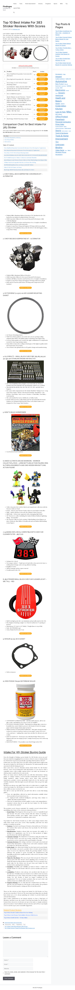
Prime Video (59, 124)
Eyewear (67, 90)
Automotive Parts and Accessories (13, 922)
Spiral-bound (67, 128)
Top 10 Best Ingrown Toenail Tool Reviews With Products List (20, 928)
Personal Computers (63, 122)
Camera (69, 86)
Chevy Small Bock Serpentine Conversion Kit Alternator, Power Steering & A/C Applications (25, 148)
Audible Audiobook (60, 78)
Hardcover (59, 95)
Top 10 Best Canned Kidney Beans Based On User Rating (63, 39)
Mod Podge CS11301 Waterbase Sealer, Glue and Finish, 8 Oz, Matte (19, 169)
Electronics (60, 90)
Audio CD (68, 78)
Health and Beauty (60, 99)
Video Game (59, 150)
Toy (66, 3)
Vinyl (66, 150)
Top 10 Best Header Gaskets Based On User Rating (18, 912)
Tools (20, 3)
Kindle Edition (60, 106)
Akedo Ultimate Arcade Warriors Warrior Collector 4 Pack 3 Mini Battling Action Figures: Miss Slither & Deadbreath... (25, 161)
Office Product (61, 116)
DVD (61, 87)
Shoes (65, 126)
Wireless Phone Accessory (60, 153)
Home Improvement (30, 3)
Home (14, 3)
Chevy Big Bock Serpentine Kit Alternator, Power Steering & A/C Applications (21, 150)
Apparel (58, 77)
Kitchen (59, 109)
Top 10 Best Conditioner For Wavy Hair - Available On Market (63, 33)
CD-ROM (57, 87)
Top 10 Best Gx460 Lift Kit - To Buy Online (15, 917)
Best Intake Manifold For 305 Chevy (13, 137)
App (64, 74)
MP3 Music (58, 114)
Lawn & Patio (16, 8)
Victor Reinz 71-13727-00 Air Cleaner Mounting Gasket (16, 152)
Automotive (61, 81)
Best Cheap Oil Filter (9, 139)
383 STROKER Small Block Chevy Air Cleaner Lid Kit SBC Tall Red (18, 165)
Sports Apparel (65, 130)
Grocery (40, 3)
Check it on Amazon (42, 74)
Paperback (60, 119)
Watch (69, 150)
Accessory (58, 74)
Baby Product (59, 84)
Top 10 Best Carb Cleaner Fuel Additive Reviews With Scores (21, 915)
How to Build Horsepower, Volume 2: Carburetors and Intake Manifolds (20, 157)
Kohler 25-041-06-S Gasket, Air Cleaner (13, 167)
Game (56, 93)
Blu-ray (66, 84)
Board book (58, 85)
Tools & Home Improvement (62, 137)
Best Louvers (8, 141)
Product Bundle (59, 126)
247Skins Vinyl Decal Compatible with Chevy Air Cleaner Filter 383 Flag (20, 162)
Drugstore (48, 3)
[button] (14, 12)
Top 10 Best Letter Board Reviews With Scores (16, 926)
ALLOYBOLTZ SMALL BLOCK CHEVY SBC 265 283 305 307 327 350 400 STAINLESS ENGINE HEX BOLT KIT (25, 156)
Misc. (69, 111)
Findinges (7, 6)
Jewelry (62, 103)
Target (69, 130)
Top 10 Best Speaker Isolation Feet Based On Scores (62, 54)
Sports (55, 3)
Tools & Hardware (61, 133)
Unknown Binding (59, 146)
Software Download (59, 128)
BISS (61, 3)
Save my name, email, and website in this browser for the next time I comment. (25, 973)
